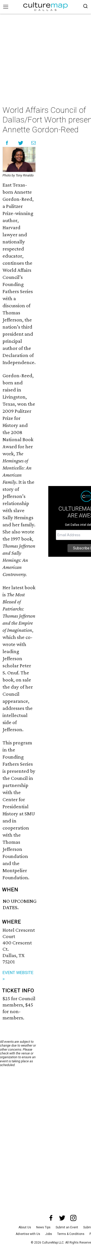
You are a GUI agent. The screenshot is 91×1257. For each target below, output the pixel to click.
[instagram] (73, 1218)
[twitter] (62, 1218)
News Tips (43, 1227)
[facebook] (51, 1218)
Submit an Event (67, 1227)
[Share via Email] (33, 143)
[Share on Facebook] (7, 142)
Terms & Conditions (70, 1234)
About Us (24, 1227)
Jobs (48, 1234)
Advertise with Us (28, 1234)
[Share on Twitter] (20, 142)
